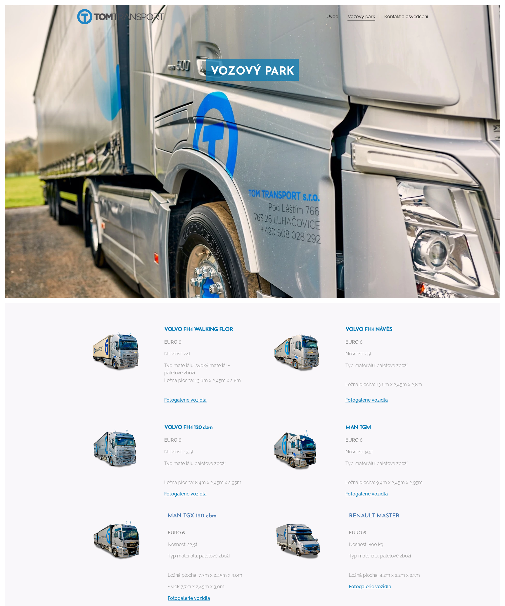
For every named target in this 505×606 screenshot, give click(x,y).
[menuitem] (334, 16)
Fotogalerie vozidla (370, 586)
